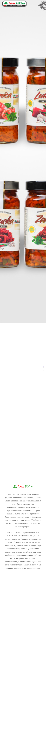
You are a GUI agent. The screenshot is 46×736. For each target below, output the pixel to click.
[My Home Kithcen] (14, 5)
